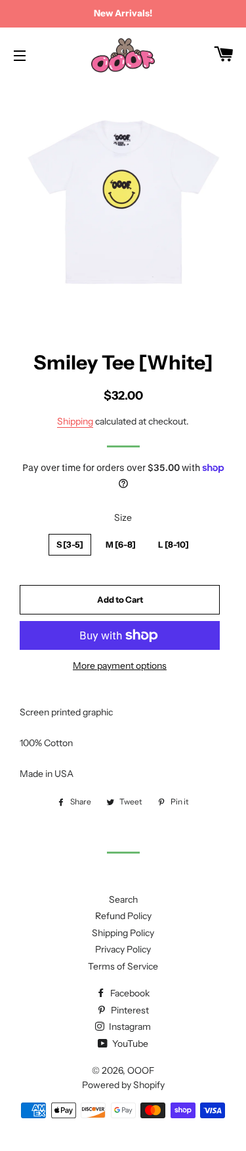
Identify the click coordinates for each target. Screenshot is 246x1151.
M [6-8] (121, 544)
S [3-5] (69, 544)
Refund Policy (123, 916)
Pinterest (129, 1010)
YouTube (129, 1043)
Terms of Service (123, 966)
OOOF (140, 1070)
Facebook (129, 993)
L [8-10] (173, 544)
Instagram (129, 1026)
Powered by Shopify (123, 1085)
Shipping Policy (123, 933)
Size (123, 517)
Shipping (75, 421)
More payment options (120, 665)
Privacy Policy (123, 949)
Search (123, 899)
